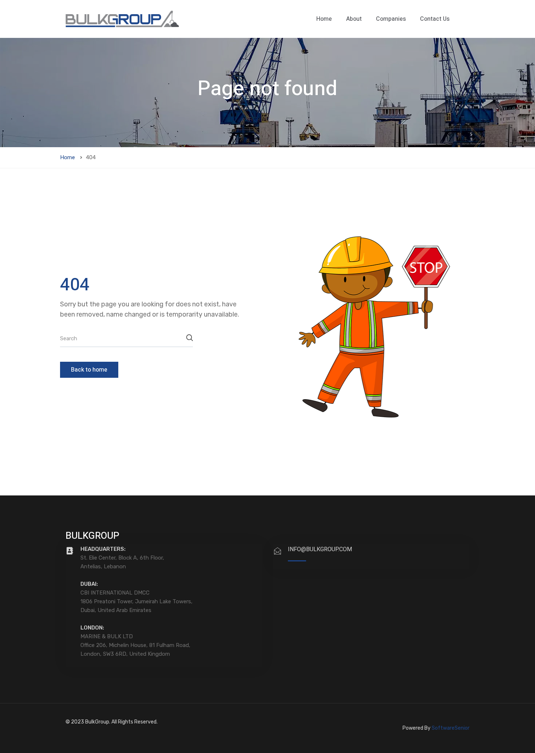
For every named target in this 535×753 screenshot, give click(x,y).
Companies (391, 19)
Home (324, 19)
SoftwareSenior (450, 728)
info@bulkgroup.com (320, 549)
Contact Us (434, 19)
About (354, 19)
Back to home (89, 369)
